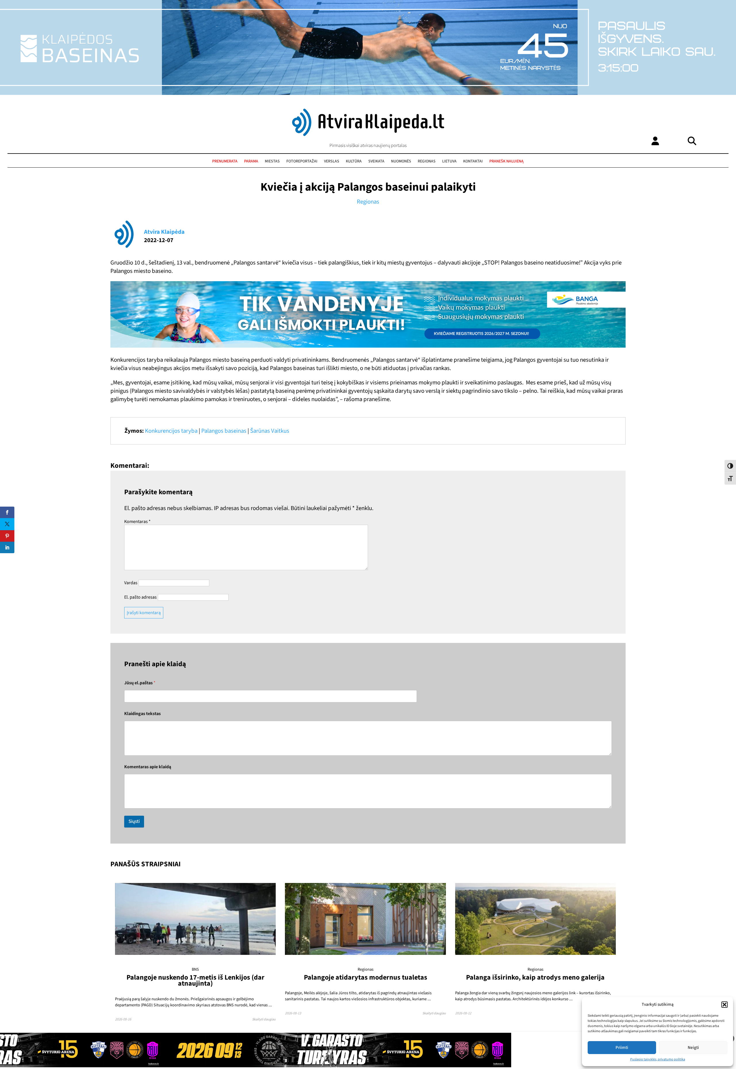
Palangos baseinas (223, 431)
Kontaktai (473, 161)
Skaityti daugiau (264, 1019)
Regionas (427, 161)
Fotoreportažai (301, 161)
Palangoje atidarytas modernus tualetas (365, 977)
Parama (251, 161)
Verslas (331, 161)
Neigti (693, 1048)
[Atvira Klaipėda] (368, 134)
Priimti (622, 1048)
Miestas (272, 161)
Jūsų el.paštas (140, 683)
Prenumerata (224, 161)
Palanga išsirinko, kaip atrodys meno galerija (535, 977)
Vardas (130, 583)
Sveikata (376, 161)
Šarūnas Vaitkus (269, 431)
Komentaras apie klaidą (147, 767)
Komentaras (137, 521)
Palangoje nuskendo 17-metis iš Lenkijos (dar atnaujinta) (195, 980)
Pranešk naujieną (506, 161)
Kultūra (354, 161)
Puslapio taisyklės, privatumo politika (657, 1059)
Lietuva (449, 161)
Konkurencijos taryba (171, 431)
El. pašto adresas (140, 597)
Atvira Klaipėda (164, 232)
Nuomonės (401, 161)
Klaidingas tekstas (142, 714)
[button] (724, 1004)
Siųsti (134, 821)
